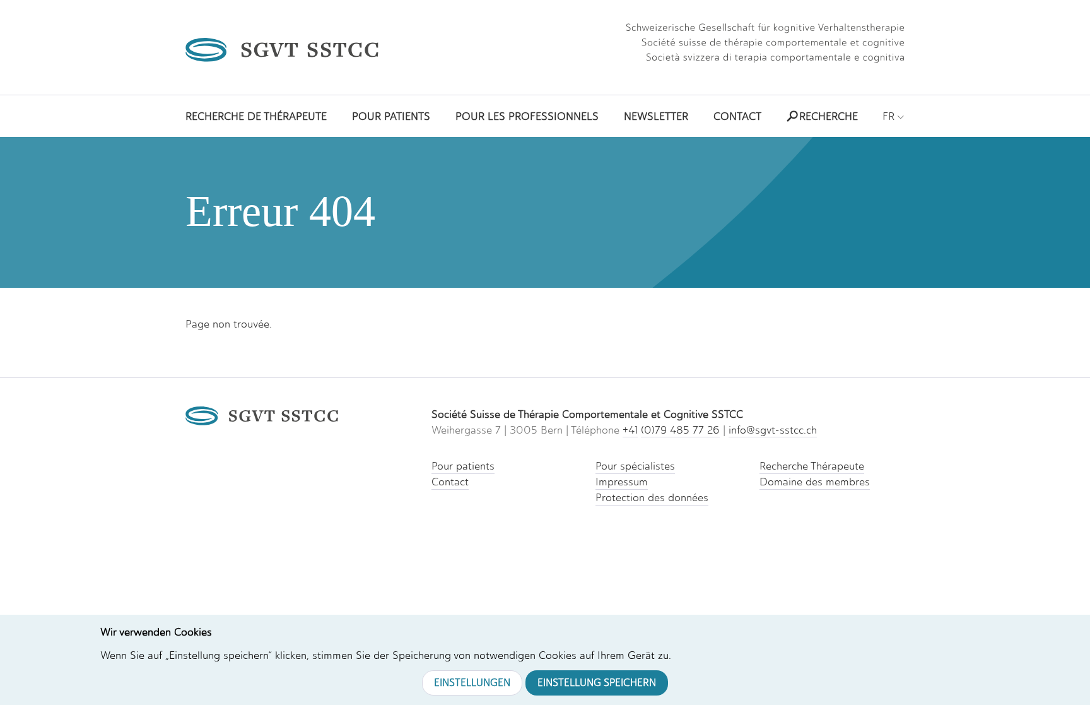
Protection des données (651, 497)
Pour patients (463, 465)
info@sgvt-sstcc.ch (773, 430)
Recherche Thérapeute (811, 465)
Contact (450, 481)
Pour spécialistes (635, 465)
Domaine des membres (814, 481)
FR (890, 116)
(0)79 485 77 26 (680, 430)
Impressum (621, 481)
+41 (630, 430)
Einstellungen (472, 683)
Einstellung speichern (596, 683)
